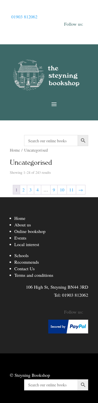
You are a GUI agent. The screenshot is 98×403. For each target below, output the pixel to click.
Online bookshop (29, 231)
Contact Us (24, 268)
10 (62, 190)
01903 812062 (24, 17)
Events (20, 238)
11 (71, 190)
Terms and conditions (33, 275)
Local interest (26, 244)
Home (15, 150)
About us (22, 225)
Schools (21, 255)
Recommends (26, 262)
